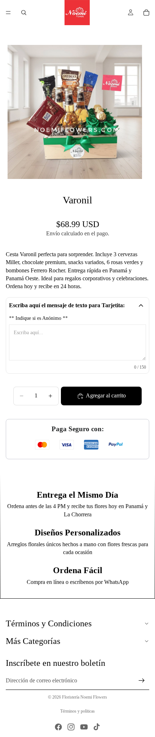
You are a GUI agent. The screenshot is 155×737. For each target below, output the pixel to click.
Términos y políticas (77, 711)
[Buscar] (24, 12)
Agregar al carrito (106, 395)
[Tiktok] (96, 727)
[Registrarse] (141, 680)
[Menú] (8, 12)
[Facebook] (58, 727)
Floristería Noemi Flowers (84, 697)
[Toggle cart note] (141, 305)
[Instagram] (71, 727)
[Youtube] (84, 727)
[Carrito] (146, 12)
